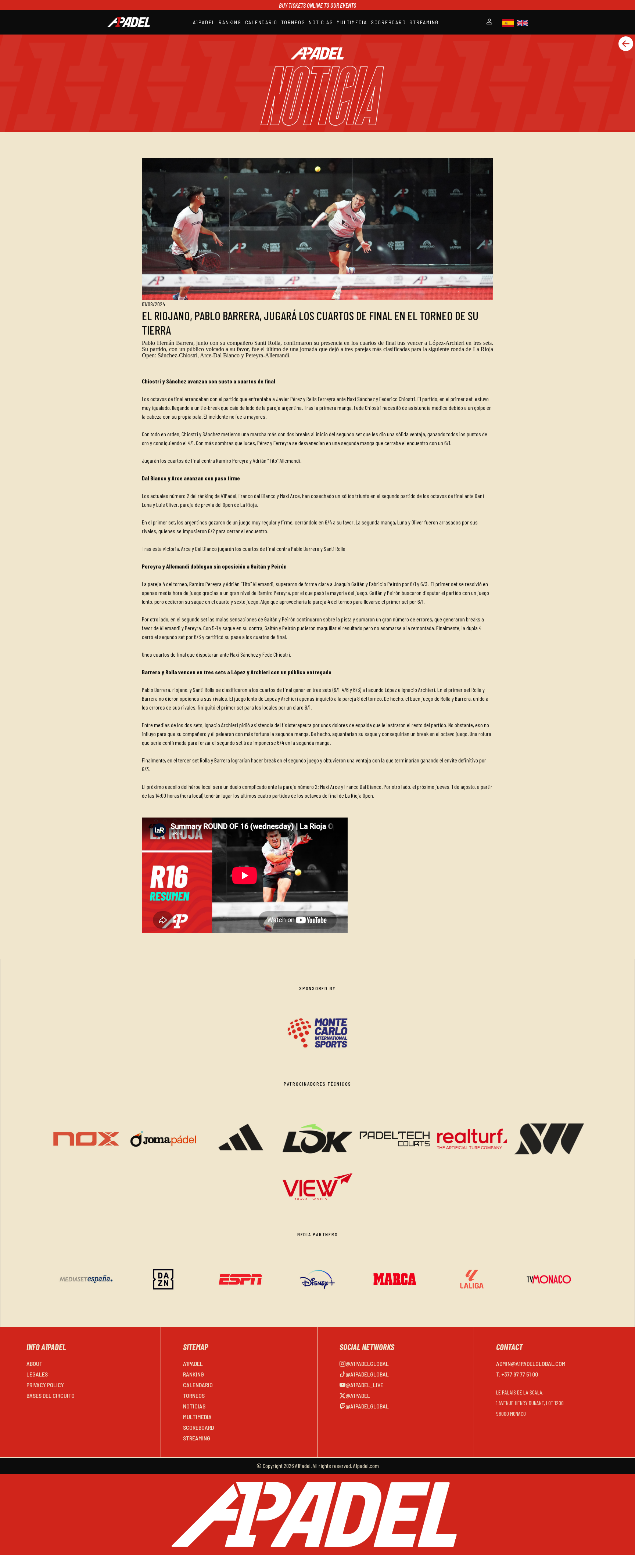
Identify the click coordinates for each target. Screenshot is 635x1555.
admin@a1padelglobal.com (531, 1363)
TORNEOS (293, 22)
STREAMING (424, 22)
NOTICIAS (321, 22)
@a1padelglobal (367, 1363)
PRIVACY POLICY (45, 1384)
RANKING (230, 22)
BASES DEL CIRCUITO (50, 1395)
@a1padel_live (364, 1384)
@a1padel (357, 1395)
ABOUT (34, 1363)
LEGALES (37, 1374)
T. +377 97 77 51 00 (517, 1374)
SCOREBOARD (388, 22)
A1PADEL (204, 22)
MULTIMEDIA (352, 22)
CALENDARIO (261, 22)
